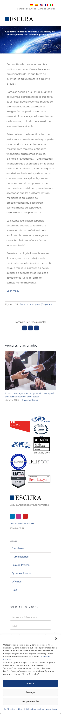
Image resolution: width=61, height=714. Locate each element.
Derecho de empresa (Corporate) (36, 304)
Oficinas (16, 581)
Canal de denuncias (26, 8)
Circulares (18, 548)
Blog (14, 589)
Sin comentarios (30, 400)
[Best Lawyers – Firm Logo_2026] (39, 476)
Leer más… (13, 290)
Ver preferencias (30, 701)
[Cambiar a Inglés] (41, 5)
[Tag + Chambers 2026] (41, 417)
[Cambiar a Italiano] (51, 5)
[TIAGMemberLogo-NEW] (21, 442)
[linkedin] (12, 516)
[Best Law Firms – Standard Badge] (18, 471)
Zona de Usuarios (46, 8)
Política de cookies (13, 709)
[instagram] (18, 516)
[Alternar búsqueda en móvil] (49, 20)
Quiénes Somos (21, 573)
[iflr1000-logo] (39, 459)
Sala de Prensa (21, 564)
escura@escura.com (22, 523)
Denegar (30, 692)
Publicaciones (20, 556)
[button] (56, 638)
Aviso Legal (51, 709)
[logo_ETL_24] (20, 422)
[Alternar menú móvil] (55, 20)
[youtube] (25, 516)
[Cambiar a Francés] (46, 5)
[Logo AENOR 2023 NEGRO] (42, 438)
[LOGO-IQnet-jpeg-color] (18, 454)
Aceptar (30, 683)
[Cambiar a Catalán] (36, 5)
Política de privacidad (34, 709)
